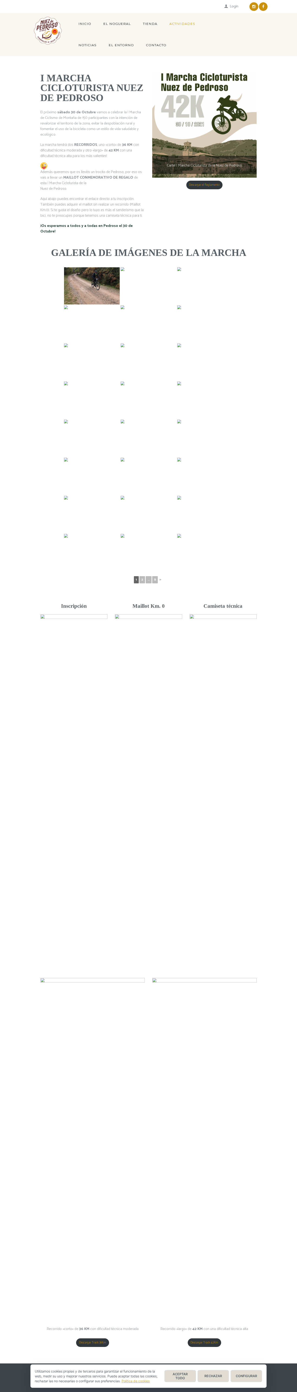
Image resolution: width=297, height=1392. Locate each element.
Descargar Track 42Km (204, 1342)
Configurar (246, 1376)
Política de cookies (136, 1381)
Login (234, 6)
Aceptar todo (180, 1376)
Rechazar (213, 1376)
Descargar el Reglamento (204, 185)
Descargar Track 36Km (92, 1342)
